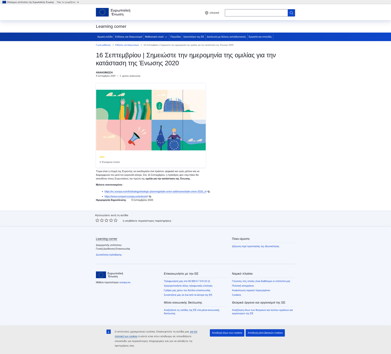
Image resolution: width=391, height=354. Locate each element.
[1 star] (97, 220)
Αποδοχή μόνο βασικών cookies (265, 333)
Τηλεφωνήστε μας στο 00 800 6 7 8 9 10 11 (187, 281)
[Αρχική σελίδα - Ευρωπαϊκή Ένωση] (113, 12)
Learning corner (106, 238)
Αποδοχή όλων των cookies (227, 333)
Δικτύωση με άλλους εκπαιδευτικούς (226, 36)
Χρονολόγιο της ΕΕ (193, 36)
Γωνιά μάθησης (103, 45)
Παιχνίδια (175, 36)
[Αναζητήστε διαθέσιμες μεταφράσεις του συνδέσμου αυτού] (208, 191)
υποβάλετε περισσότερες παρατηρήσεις (148, 220)
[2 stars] (99, 220)
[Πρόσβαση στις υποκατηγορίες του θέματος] (166, 37)
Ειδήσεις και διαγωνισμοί (128, 36)
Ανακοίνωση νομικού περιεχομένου (251, 290)
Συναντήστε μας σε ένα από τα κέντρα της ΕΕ (188, 295)
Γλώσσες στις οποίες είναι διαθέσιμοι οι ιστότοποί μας (261, 281)
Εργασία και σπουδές (260, 36)
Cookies (236, 295)
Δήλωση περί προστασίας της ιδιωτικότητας (255, 246)
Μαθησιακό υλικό (154, 36)
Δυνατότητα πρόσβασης (109, 254)
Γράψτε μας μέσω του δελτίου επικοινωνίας (187, 290)
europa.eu (124, 282)
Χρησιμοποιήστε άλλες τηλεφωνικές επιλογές (188, 285)
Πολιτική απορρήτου (243, 285)
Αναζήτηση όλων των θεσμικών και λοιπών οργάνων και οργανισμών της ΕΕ (262, 312)
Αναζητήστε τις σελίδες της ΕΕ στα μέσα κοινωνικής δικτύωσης (192, 312)
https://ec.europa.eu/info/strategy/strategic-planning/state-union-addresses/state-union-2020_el (155, 191)
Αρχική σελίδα (105, 36)
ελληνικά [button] (214, 12)
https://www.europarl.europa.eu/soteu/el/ (126, 196)
